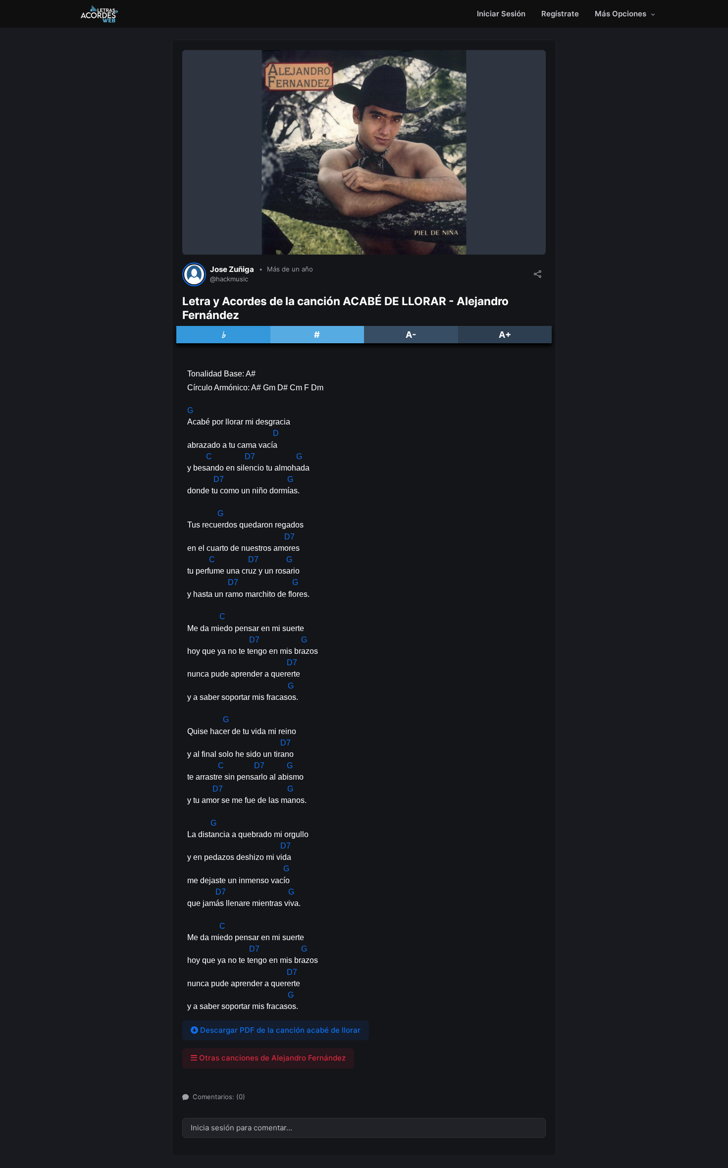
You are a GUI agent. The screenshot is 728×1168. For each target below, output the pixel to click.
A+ (505, 334)
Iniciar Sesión (501, 13)
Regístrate (560, 13)
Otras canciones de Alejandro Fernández (271, 1057)
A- (411, 334)
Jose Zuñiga (232, 269)
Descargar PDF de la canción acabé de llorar (279, 1030)
